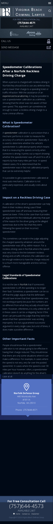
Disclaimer (35, 514)
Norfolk (23, 284)
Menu (4, 3)
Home (18, 514)
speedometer (10, 132)
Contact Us (26, 514)
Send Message (10, 47)
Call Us (6, 41)
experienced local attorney (15, 96)
